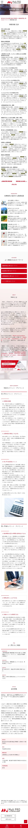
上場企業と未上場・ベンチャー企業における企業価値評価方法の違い (13, 54)
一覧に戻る (14, 184)
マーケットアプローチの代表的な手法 (10, 80)
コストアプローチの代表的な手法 (9, 68)
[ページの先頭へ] (25, 821)
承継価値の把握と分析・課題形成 (9, 167)
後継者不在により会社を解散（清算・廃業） (12, 117)
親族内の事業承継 (5, 41)
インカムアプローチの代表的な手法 (9, 92)
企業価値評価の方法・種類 (7, 105)
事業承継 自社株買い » (21, 181)
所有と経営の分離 (5, 29)
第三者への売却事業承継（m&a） (9, 130)
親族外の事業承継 (5, 154)
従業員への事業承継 (6, 142)
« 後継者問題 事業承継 (6, 181)
